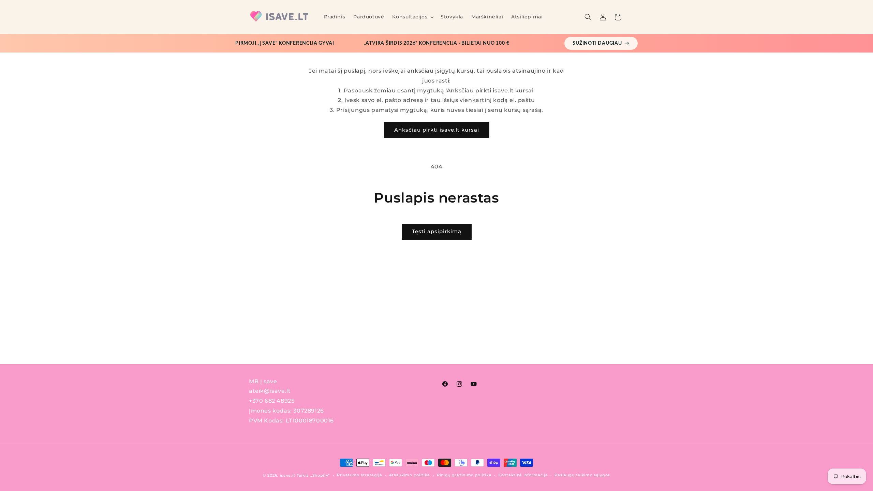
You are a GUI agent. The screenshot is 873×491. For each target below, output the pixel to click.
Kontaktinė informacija (523, 475)
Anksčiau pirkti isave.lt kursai (436, 130)
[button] (412, 17)
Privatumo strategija (359, 475)
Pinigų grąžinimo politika (464, 475)
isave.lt (288, 475)
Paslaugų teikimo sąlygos (582, 475)
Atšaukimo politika (409, 475)
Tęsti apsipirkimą (436, 231)
